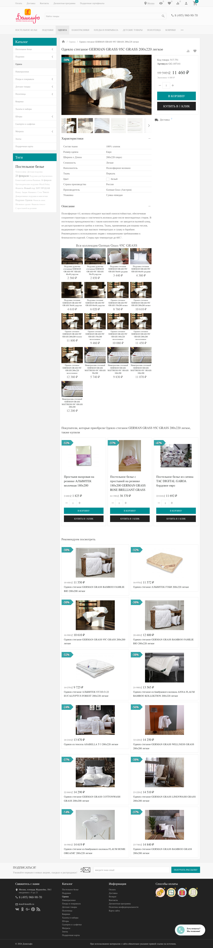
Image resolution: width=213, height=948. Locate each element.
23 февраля (22, 175)
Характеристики (72, 138)
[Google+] (28, 909)
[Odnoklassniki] (22, 909)
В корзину (176, 96)
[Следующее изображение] (147, 455)
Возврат (112, 896)
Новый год (29, 188)
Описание (68, 206)
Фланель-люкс (39, 200)
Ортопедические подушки (27, 184)
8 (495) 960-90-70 (186, 15)
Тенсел (46, 192)
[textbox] (105, 16)
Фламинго (32, 192)
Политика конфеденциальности (123, 906)
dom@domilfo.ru (26, 903)
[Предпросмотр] (83, 455)
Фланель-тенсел (38, 204)
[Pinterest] (33, 909)
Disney (18, 192)
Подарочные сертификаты (92, 3)
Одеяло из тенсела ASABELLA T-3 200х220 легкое (91, 744)
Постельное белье (26, 29)
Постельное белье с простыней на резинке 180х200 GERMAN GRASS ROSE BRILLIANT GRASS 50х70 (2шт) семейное (128, 485)
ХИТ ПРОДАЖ (43, 188)
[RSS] (38, 909)
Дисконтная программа (64, 3)
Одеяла (62, 29)
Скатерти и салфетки (25, 123)
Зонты (18, 138)
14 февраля (46, 180)
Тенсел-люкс (21, 171)
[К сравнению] (188, 51)
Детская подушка (35, 171)
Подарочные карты (24, 146)
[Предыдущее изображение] (112, 455)
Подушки (47, 29)
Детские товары (133, 29)
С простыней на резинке (26, 208)
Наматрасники (80, 29)
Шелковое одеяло (23, 204)
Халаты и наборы (23, 108)
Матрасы (19, 131)
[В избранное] (194, 51)
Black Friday (44, 184)
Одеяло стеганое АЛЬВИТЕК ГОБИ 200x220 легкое (161, 586)
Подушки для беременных (41, 176)
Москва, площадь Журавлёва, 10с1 (35, 889)
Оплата (18, 3)
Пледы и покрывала (106, 29)
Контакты (44, 3)
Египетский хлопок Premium (27, 180)
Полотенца (154, 29)
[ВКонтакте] (17, 909)
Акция (24, 192)
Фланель (19, 188)
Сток (39, 192)
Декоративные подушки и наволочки (31, 196)
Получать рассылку (186, 869)
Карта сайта (114, 910)
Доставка (31, 3)
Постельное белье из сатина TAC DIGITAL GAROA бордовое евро (174, 480)
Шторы (18, 116)
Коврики (170, 29)
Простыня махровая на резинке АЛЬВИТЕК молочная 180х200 (79, 480)
